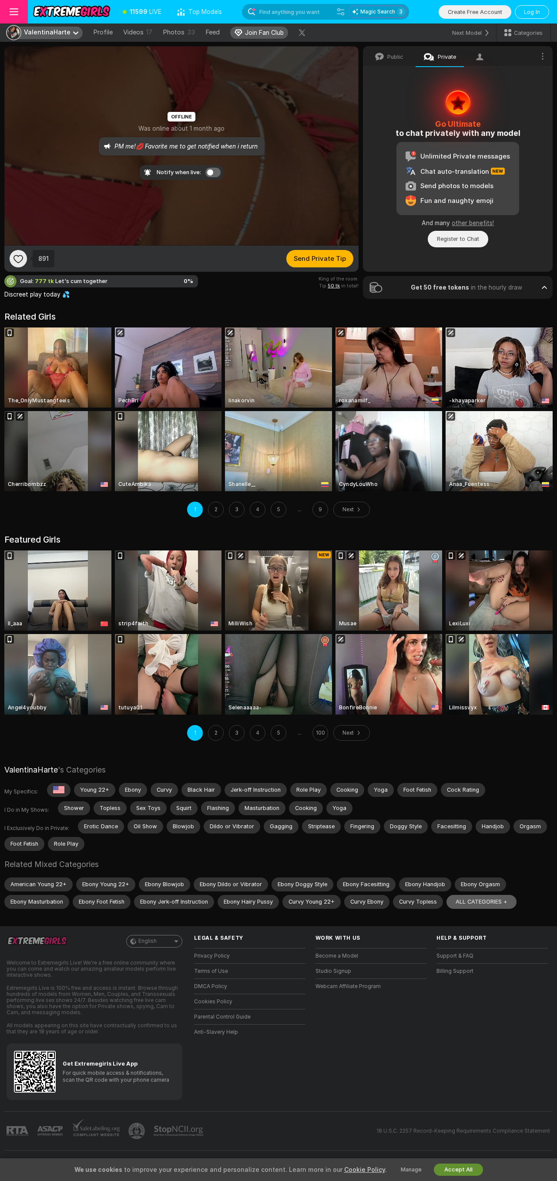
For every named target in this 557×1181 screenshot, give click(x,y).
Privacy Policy (212, 956)
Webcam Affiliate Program (348, 986)
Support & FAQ (454, 956)
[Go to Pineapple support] (137, 1131)
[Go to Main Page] (71, 12)
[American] (58, 790)
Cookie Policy (364, 1169)
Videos (137, 32)
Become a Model (336, 956)
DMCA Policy (210, 986)
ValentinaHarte (31, 769)
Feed (212, 32)
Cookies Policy (213, 1002)
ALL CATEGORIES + (481, 901)
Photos (179, 32)
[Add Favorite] (18, 258)
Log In (532, 12)
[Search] (341, 12)
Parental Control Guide (222, 1017)
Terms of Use (211, 971)
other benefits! (473, 222)
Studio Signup (333, 971)
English (147, 941)
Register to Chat (458, 239)
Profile (103, 32)
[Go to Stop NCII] (179, 1131)
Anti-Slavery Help (216, 1032)
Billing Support (454, 971)
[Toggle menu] (14, 12)
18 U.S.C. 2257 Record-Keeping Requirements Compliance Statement (463, 1131)
